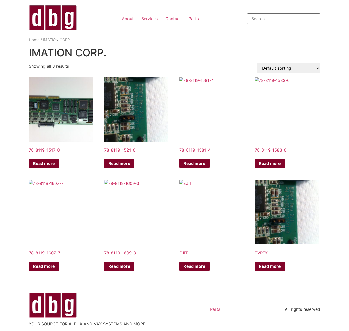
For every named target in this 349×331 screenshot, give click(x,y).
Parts (194, 18)
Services (149, 18)
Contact (173, 18)
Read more (44, 163)
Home (34, 40)
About (128, 18)
